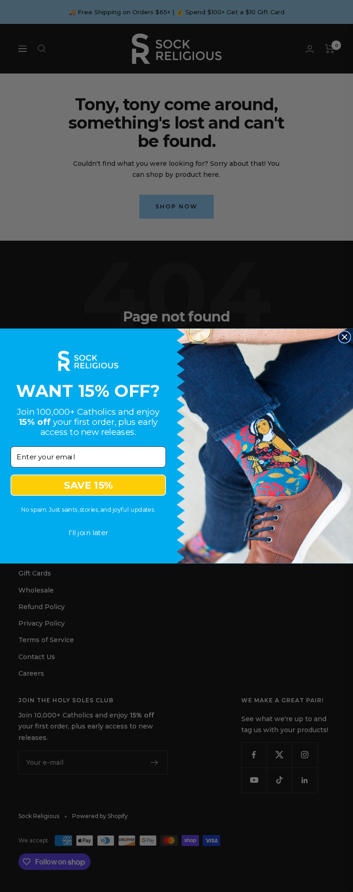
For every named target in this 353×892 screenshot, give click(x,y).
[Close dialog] (344, 337)
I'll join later (88, 532)
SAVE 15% (88, 485)
